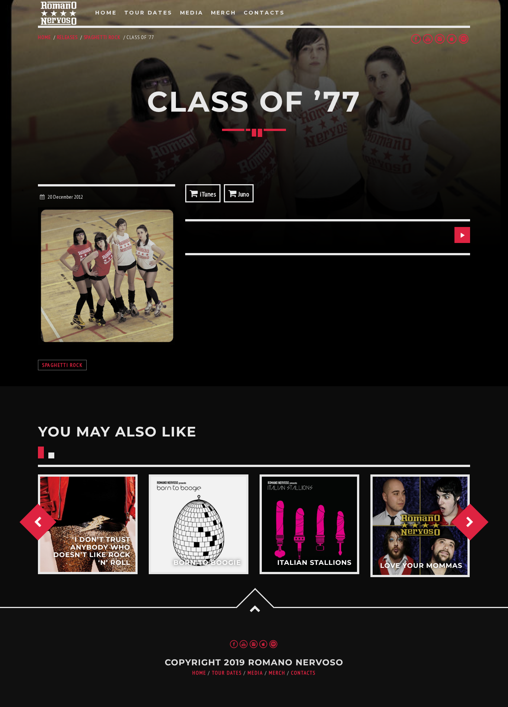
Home (44, 37)
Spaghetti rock (102, 37)
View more (88, 524)
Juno (243, 194)
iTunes (207, 194)
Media (255, 672)
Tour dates (227, 672)
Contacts (303, 672)
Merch (277, 672)
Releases (67, 37)
